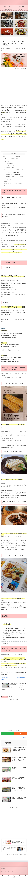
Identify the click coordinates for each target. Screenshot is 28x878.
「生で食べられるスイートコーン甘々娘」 (13, 172)
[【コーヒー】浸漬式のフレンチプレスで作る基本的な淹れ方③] (7, 24)
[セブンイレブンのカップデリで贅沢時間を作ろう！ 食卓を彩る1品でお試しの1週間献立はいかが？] (21, 32)
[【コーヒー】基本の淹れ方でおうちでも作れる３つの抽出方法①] (7, 16)
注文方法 (5, 181)
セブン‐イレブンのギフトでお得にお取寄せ (12, 156)
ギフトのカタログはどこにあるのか (12, 158)
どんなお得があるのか (8, 163)
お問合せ (3, 868)
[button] (25, 441)
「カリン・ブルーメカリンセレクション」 (13, 179)
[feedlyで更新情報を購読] (7, 733)
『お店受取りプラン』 (9, 167)
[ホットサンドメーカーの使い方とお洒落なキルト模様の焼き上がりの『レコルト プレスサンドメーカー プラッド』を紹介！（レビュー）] (21, 24)
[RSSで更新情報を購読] (20, 733)
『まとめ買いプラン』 (9, 165)
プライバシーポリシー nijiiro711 (8, 871)
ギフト (11, 696)
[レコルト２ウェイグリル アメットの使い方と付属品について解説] (7, 32)
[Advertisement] (14, 84)
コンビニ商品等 (5, 696)
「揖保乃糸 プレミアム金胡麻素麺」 (13, 174)
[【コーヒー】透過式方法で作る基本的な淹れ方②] (21, 16)
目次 (12, 153)
